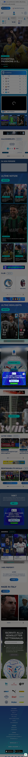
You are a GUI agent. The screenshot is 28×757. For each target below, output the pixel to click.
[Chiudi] (24, 374)
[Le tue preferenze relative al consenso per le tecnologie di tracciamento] (25, 754)
